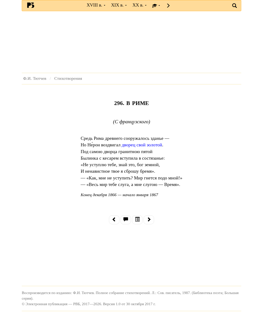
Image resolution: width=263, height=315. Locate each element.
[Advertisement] (131, 42)
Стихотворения (68, 78)
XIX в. (118, 5)
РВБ (30, 5)
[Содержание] (137, 219)
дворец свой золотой (142, 144)
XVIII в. (95, 5)
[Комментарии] (126, 219)
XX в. (138, 5)
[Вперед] (149, 219)
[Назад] (114, 219)
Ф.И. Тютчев (34, 78)
